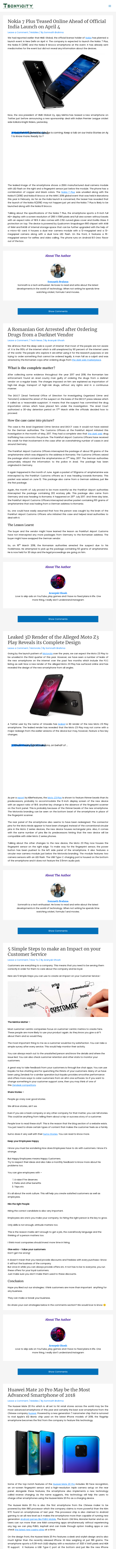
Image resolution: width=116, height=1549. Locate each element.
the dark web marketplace (86, 359)
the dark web (95, 433)
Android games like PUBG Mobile (38, 1519)
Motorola (35, 648)
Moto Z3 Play (55, 797)
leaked (61, 724)
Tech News (36, 340)
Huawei (32, 1413)
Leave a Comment (18, 32)
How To (34, 959)
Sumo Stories (50, 1134)
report (20, 797)
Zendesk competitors (24, 1085)
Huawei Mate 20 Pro (64, 1484)
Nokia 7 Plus (68, 192)
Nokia (88, 37)
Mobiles (34, 32)
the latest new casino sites (29, 1529)
